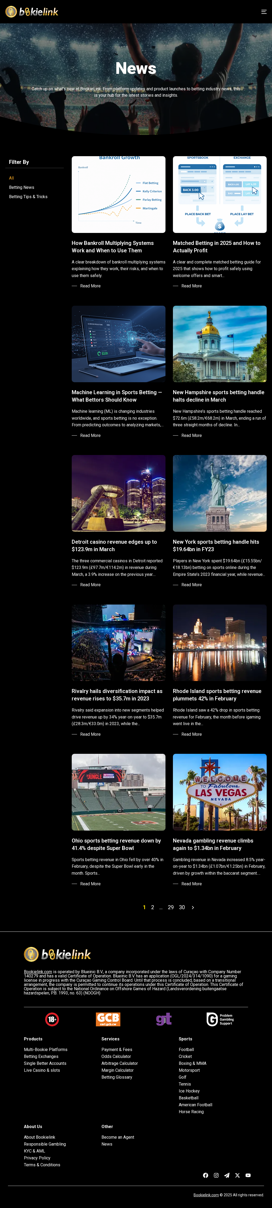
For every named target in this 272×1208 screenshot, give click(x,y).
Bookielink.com (206, 1195)
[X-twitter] (237, 1175)
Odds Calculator (116, 1056)
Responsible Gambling (45, 1144)
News (106, 1144)
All (11, 178)
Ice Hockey (189, 1091)
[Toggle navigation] (223, 11)
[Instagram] (216, 1175)
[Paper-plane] (227, 1175)
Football (186, 1050)
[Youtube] (248, 1175)
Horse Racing (191, 1112)
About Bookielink (39, 1137)
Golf (182, 1077)
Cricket (185, 1056)
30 (182, 907)
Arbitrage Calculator (119, 1063)
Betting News (21, 187)
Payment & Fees (116, 1050)
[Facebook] (205, 1175)
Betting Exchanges (41, 1056)
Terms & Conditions (42, 1165)
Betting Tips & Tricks (28, 196)
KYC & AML (34, 1151)
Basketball (188, 1098)
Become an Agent (117, 1137)
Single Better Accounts (45, 1063)
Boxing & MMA (192, 1063)
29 (171, 907)
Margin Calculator (117, 1070)
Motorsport (189, 1070)
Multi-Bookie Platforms (45, 1050)
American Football (195, 1105)
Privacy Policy (37, 1158)
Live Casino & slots (42, 1070)
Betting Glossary (116, 1077)
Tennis (185, 1084)
